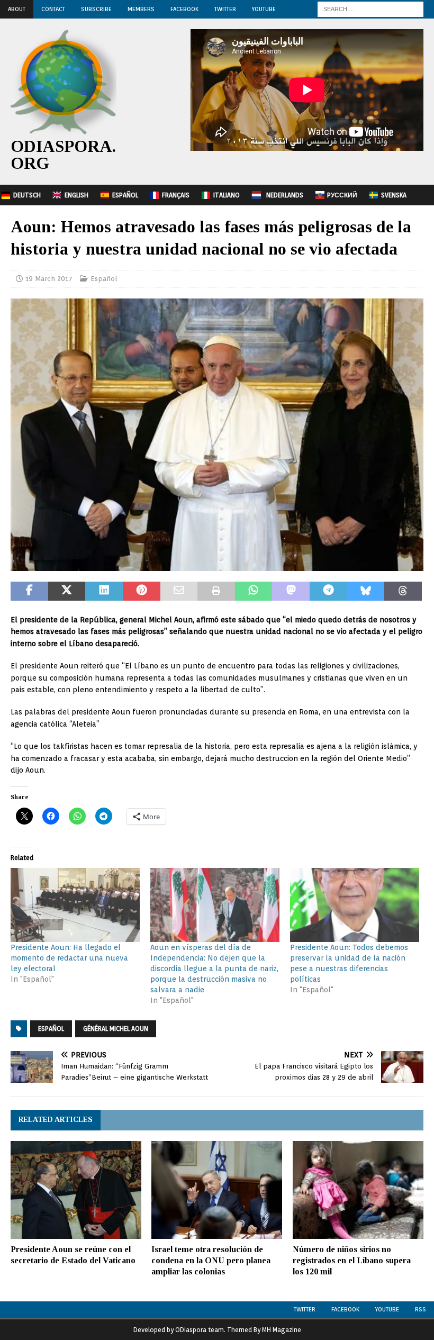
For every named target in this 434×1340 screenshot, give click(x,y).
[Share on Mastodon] (291, 591)
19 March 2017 (49, 279)
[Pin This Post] (141, 591)
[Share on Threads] (403, 591)
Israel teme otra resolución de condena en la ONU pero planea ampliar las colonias (210, 1260)
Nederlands (284, 195)
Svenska (393, 195)
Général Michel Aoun (115, 1029)
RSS (420, 1309)
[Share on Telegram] (328, 591)
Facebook (184, 9)
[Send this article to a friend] (179, 591)
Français (175, 195)
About (16, 9)
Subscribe (96, 9)
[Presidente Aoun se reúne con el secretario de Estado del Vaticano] (76, 1190)
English (76, 195)
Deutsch (27, 195)
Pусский (342, 195)
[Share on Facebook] (29, 591)
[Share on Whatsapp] (254, 591)
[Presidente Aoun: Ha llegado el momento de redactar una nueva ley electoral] (75, 904)
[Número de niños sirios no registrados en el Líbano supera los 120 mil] (358, 1190)
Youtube (387, 1309)
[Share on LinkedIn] (104, 591)
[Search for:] (370, 8)
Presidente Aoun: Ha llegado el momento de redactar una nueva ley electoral (69, 958)
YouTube (264, 9)
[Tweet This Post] (67, 591)
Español (125, 195)
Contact (53, 9)
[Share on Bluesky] (366, 591)
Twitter (225, 9)
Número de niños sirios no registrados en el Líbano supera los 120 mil (352, 1260)
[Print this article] (216, 591)
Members (141, 9)
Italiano (226, 195)
